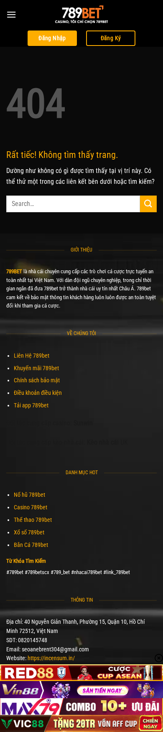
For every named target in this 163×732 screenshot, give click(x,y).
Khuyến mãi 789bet (36, 368)
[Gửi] (148, 204)
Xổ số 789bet (29, 532)
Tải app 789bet (31, 405)
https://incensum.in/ (51, 658)
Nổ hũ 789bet (29, 494)
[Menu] (11, 14)
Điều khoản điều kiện (38, 392)
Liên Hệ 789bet (31, 355)
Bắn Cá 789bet (31, 544)
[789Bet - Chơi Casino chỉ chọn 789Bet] (81, 14)
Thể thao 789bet (33, 519)
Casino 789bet (30, 507)
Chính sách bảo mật (37, 380)
